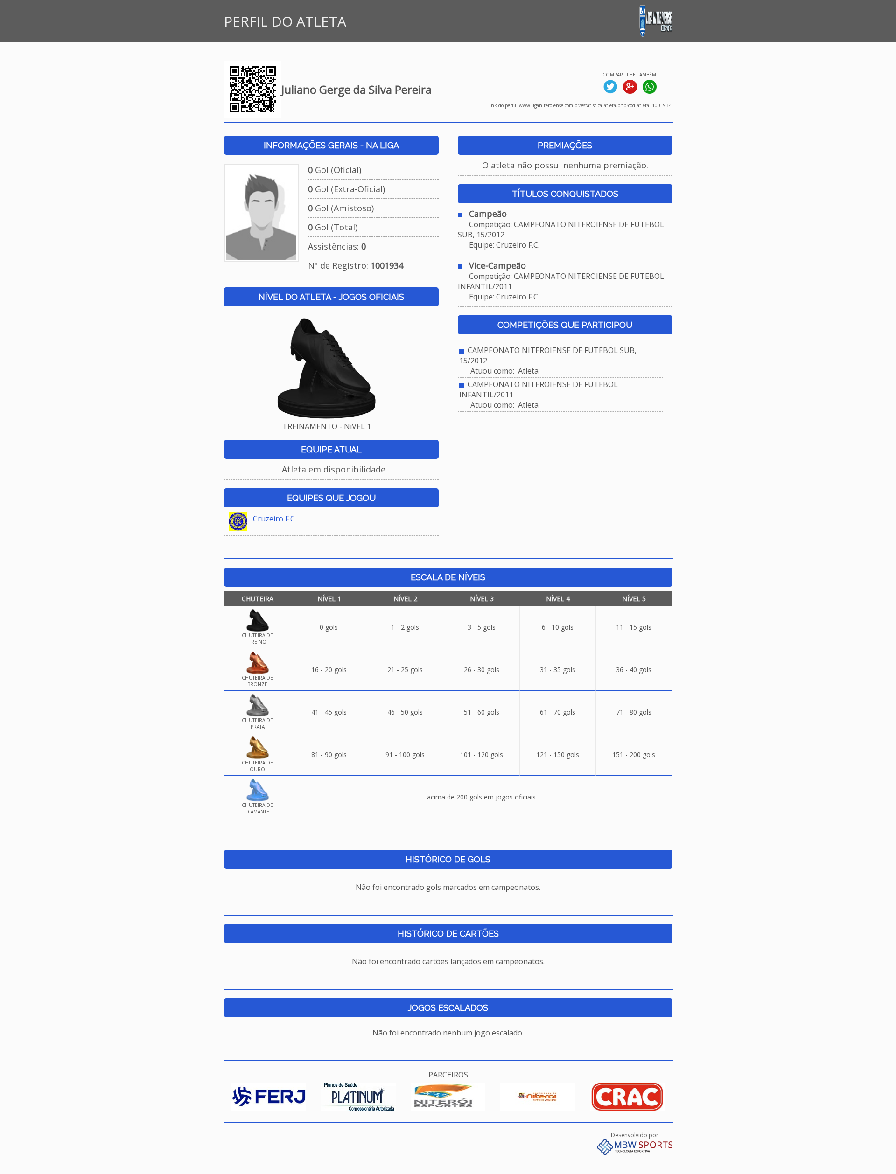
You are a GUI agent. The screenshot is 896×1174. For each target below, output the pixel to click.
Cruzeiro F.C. (274, 519)
